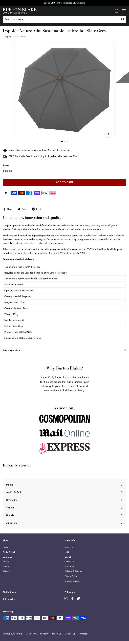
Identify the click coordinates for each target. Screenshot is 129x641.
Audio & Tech (9, 552)
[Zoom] (108, 134)
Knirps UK (44, 633)
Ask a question (11, 350)
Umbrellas (7, 556)
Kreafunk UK (31, 633)
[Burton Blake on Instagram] (66, 598)
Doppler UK (70, 633)
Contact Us (69, 561)
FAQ (66, 552)
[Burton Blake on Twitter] (78, 598)
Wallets (6, 561)
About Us (7, 571)
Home (5, 547)
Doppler (7, 36)
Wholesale (69, 566)
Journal (67, 556)
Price (6, 165)
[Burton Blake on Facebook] (72, 598)
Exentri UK (56, 633)
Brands (6, 566)
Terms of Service (72, 581)
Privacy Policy (70, 576)
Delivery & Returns (73, 571)
